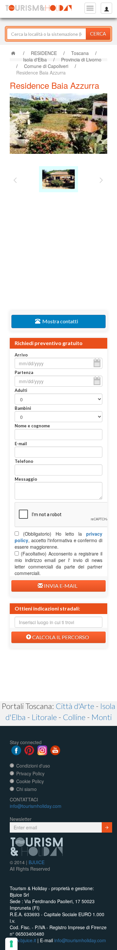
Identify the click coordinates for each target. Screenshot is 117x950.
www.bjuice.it (23, 940)
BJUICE (37, 862)
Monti (101, 717)
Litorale (44, 717)
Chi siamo (26, 789)
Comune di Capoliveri (46, 66)
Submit (107, 827)
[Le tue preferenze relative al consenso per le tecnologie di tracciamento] (11, 944)
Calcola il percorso (60, 637)
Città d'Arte (75, 706)
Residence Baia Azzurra (41, 72)
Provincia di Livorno (81, 59)
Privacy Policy (30, 773)
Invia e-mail (60, 585)
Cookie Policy (30, 781)
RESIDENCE (44, 53)
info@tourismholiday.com (35, 806)
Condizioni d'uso (33, 765)
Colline (74, 717)
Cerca (98, 33)
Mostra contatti (59, 321)
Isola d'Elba (35, 59)
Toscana (80, 53)
